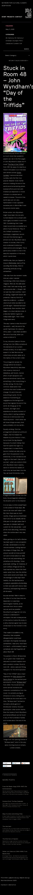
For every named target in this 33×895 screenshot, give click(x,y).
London (16, 43)
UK (21, 43)
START (4, 17)
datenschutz (12, 884)
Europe (15, 41)
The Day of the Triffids (15, 164)
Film (20, 41)
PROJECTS (10, 17)
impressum (4, 884)
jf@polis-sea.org (24, 877)
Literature (9, 43)
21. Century (19, 38)
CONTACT (18, 17)
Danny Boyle (7, 679)
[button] (7, 763)
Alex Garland (17, 676)
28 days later (21, 682)
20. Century (10, 38)
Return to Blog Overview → (18, 60)
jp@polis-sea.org (14, 877)
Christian (9, 41)
